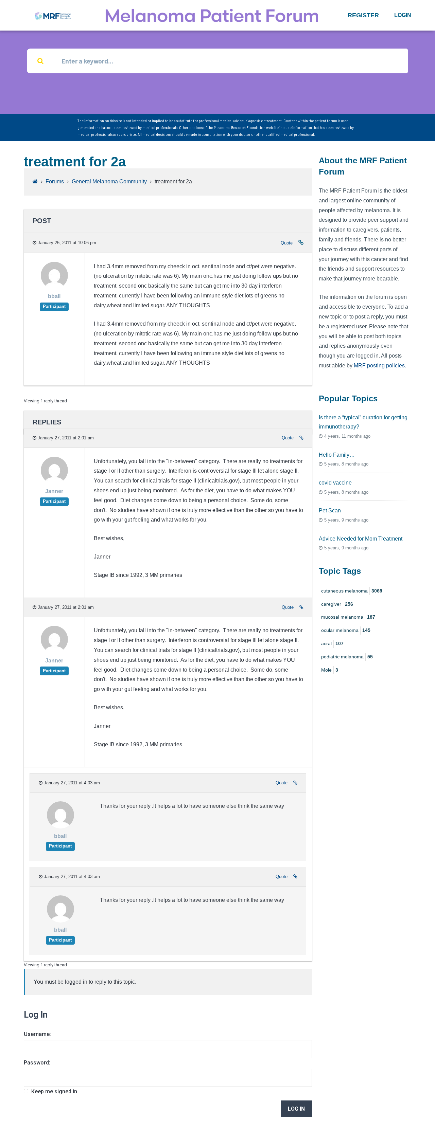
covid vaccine (335, 483)
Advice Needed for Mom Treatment (360, 539)
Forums (55, 181)
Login (402, 15)
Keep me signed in (54, 1091)
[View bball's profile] (54, 287)
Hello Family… (337, 455)
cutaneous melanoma (351, 591)
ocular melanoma (345, 630)
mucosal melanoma (348, 617)
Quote (287, 242)
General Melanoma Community (109, 181)
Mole (329, 670)
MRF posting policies (379, 365)
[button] (363, 15)
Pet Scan (330, 510)
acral (332, 643)
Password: (37, 1062)
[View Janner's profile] (54, 482)
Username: (37, 1034)
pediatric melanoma (347, 656)
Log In (296, 1109)
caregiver (337, 604)
